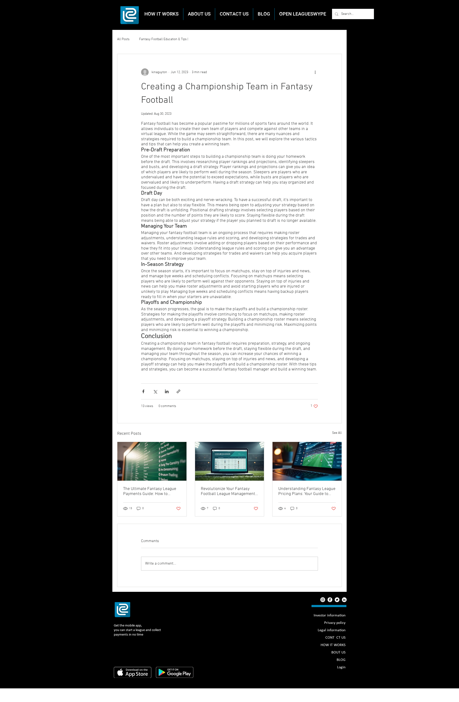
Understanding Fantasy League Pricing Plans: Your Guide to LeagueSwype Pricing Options (306, 491)
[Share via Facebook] (143, 391)
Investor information (329, 615)
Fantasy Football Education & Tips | (163, 39)
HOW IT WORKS (333, 645)
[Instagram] (322, 599)
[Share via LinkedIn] (166, 391)
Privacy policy (334, 623)
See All (337, 433)
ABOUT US (337, 652)
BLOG (341, 660)
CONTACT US (335, 638)
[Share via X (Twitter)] (155, 391)
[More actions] (315, 72)
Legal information (331, 630)
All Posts (123, 39)
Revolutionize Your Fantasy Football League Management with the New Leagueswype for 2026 (229, 491)
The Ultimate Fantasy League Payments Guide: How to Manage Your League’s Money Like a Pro (150, 491)
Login (341, 667)
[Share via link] (178, 391)
